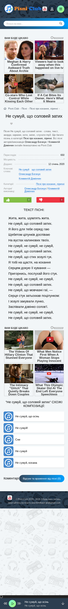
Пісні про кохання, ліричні (37, 138)
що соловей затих (41, 169)
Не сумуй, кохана (26, 462)
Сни (17, 439)
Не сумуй (24, 169)
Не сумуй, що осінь (27, 416)
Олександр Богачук (35, 142)
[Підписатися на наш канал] (44, 10)
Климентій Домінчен (30, 178)
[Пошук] (60, 23)
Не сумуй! (21, 427)
